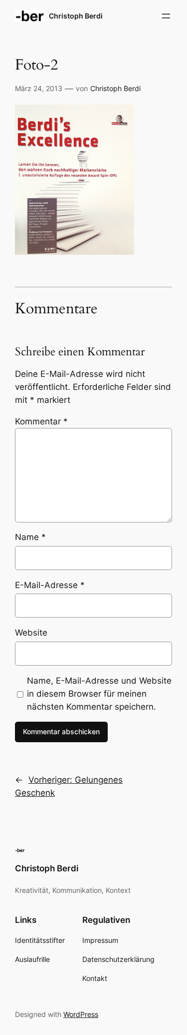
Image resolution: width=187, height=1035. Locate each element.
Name (30, 537)
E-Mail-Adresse (50, 585)
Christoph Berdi (76, 16)
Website (31, 633)
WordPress (80, 1014)
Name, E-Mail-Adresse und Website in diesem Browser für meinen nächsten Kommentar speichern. (99, 694)
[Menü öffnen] (166, 16)
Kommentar (41, 421)
